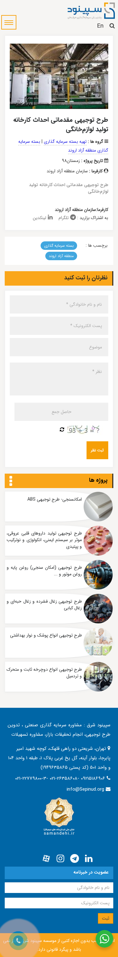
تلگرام (64, 217)
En (100, 26)
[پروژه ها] (10, 481)
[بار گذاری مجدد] (62, 430)
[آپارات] (46, 858)
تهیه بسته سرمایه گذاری (65, 141)
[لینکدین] (88, 858)
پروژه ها (98, 480)
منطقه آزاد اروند (61, 256)
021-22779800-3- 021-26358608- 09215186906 (61, 778)
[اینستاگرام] (60, 858)
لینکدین (39, 217)
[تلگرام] (74, 858)
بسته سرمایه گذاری (59, 246)
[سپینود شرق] (91, 10)
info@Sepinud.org (85, 789)
